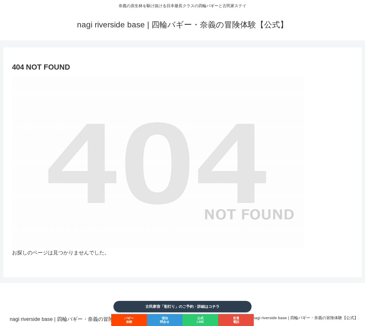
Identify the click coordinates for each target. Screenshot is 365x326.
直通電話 (236, 319)
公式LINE (200, 319)
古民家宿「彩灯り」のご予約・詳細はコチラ (182, 306)
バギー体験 (129, 319)
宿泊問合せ (164, 319)
